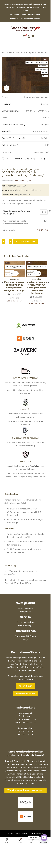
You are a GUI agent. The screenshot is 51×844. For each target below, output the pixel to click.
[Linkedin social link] (31, 158)
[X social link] (25, 158)
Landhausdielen (25, 608)
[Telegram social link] (34, 158)
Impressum (21, 833)
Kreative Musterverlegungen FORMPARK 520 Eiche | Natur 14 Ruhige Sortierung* (14, 285)
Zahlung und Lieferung (25, 636)
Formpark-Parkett (22, 194)
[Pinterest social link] (28, 158)
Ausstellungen (36, 466)
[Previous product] (41, 158)
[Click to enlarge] (6, 88)
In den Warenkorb (25, 241)
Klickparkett (25, 611)
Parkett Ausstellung (26, 622)
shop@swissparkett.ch (25, 722)
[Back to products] (44, 158)
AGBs (10, 833)
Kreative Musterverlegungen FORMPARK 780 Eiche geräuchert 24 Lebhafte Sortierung (37, 286)
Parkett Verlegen (25, 625)
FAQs (25, 639)
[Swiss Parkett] (25, 325)
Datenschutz (36, 833)
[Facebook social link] (21, 158)
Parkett (19, 52)
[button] (12, 273)
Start (4, 52)
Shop (11, 52)
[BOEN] (25, 338)
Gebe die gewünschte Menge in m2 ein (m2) (17, 212)
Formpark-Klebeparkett (36, 52)
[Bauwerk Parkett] (25, 351)
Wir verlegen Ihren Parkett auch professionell (25, 18)
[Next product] (47, 158)
